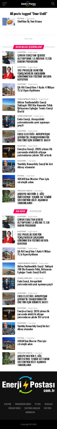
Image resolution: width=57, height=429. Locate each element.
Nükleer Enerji (15, 408)
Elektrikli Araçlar (32, 408)
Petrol (38, 404)
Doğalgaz (49, 404)
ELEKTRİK (7, 404)
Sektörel (48, 408)
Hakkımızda (30, 412)
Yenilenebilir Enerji (23, 404)
